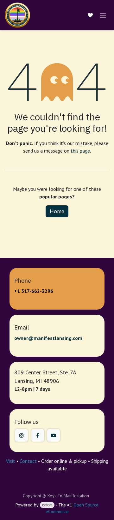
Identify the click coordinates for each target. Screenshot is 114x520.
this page (80, 151)
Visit (10, 461)
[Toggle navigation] (103, 15)
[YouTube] (53, 435)
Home (57, 211)
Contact (28, 461)
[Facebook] (37, 435)
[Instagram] (21, 435)
